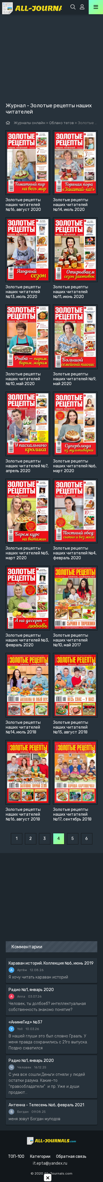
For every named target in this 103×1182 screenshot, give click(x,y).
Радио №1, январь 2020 (31, 989)
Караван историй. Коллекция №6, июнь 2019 (51, 963)
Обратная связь (71, 1156)
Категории (40, 1156)
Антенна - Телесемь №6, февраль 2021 (46, 1105)
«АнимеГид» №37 (25, 1022)
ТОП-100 (16, 1156)
